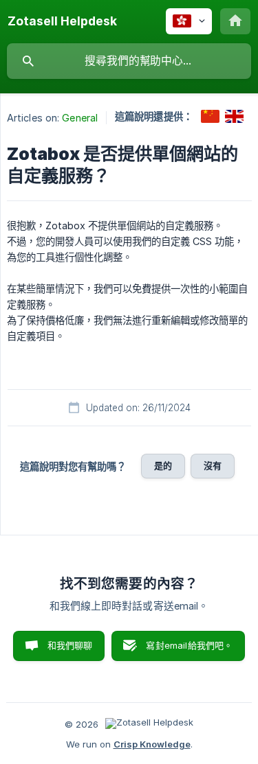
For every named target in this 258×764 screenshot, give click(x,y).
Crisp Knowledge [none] (152, 744)
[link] (210, 116)
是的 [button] (163, 465)
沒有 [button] (213, 465)
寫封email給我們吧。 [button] (189, 645)
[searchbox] (129, 61)
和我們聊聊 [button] (70, 645)
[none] (62, 21)
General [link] (80, 118)
